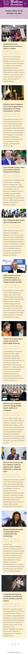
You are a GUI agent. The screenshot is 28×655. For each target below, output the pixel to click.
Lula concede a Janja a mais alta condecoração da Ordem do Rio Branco (14, 169)
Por (14, 51)
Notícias (6, 51)
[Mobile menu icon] (25, 3)
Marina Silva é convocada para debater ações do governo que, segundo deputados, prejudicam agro (13, 466)
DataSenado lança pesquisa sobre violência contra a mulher (12, 46)
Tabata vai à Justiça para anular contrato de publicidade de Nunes (13, 341)
